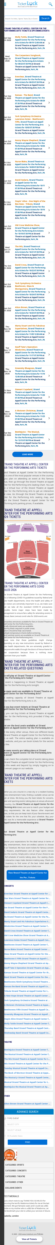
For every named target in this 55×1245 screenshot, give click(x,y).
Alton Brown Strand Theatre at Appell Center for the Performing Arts (28, 1103)
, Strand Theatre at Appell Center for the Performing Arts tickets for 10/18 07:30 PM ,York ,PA (30, 232)
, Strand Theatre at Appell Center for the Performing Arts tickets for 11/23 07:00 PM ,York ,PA (30, 417)
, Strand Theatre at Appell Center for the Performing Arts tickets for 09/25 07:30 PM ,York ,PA (30, 82)
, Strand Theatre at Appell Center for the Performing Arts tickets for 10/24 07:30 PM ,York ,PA (30, 291)
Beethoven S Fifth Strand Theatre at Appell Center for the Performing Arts (28, 958)
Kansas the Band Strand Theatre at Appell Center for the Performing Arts (28, 986)
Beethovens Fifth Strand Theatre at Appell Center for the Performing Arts (28, 1009)
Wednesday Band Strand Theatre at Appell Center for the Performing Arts (28, 1032)
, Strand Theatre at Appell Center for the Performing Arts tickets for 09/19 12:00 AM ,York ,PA (30, 42)
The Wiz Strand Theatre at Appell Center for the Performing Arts (28, 1059)
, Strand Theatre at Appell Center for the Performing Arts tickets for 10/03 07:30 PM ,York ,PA (30, 124)
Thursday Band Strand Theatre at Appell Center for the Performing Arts (28, 1028)
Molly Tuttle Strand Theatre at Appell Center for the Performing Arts (28, 1023)
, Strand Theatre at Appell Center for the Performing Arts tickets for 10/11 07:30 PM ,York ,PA (30, 187)
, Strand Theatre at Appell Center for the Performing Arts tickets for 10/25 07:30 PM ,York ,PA (30, 313)
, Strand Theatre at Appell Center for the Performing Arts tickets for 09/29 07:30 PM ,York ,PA (30, 102)
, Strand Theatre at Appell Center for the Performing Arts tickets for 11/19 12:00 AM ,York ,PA (30, 375)
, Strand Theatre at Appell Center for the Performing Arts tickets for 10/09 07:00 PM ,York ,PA (30, 167)
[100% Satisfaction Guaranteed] (15, 1155)
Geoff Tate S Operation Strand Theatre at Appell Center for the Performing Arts (28, 968)
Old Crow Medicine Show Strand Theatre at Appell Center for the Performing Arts (28, 935)
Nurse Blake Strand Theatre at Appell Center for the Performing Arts (28, 949)
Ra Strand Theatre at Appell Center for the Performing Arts (28, 916)
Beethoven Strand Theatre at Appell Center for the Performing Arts (28, 944)
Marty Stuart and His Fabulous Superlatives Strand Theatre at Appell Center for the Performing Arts (28, 921)
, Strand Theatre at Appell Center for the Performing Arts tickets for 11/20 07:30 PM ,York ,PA (30, 396)
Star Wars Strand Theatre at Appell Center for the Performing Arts (28, 898)
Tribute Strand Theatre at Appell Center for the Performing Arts (28, 991)
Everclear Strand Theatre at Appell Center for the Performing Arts (28, 893)
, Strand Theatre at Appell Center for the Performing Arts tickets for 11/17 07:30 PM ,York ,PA (30, 354)
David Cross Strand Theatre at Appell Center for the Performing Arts (28, 930)
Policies (40, 1234)
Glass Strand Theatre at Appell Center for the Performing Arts (28, 954)
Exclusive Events (13, 1188)
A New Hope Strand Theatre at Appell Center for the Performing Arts (28, 995)
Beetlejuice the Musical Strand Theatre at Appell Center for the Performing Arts (28, 1086)
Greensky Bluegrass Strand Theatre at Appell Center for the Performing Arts (28, 1014)
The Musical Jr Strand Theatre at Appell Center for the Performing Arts (28, 1077)
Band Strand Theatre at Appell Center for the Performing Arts (28, 977)
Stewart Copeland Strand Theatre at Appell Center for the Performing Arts (28, 903)
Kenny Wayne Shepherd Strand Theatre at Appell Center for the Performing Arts (28, 963)
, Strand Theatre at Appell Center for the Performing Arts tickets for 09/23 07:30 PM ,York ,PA (30, 62)
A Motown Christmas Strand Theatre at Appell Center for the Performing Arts (28, 1005)
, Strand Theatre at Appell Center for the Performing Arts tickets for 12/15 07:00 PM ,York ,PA (30, 438)
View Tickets (49, 43)
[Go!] (45, 18)
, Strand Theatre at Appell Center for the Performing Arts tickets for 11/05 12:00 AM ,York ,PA (30, 332)
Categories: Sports (14, 1165)
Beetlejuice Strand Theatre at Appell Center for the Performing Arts (28, 1049)
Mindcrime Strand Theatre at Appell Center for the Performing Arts (28, 926)
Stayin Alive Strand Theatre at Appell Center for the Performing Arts (28, 1019)
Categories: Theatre (15, 1176)
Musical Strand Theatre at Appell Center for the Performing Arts (28, 1082)
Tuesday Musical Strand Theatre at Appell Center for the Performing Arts (28, 1068)
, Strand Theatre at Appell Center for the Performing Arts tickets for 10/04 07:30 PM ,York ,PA (30, 147)
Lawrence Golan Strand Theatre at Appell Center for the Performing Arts (28, 940)
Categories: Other (14, 1182)
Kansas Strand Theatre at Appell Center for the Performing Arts (28, 972)
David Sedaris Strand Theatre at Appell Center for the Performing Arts (28, 912)
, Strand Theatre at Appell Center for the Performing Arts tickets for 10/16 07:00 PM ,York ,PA (30, 209)
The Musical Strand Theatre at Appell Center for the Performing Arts (28, 1054)
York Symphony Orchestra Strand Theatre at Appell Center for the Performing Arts (28, 1000)
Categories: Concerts (16, 1170)
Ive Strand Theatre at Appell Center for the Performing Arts (28, 907)
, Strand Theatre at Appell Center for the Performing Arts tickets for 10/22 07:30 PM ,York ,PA (30, 270)
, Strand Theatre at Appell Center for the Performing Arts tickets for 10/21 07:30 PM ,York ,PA (30, 252)
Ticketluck (27, 4)
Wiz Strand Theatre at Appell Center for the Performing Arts (28, 1063)
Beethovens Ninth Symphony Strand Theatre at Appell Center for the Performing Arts (28, 981)
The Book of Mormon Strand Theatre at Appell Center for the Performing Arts (28, 1073)
